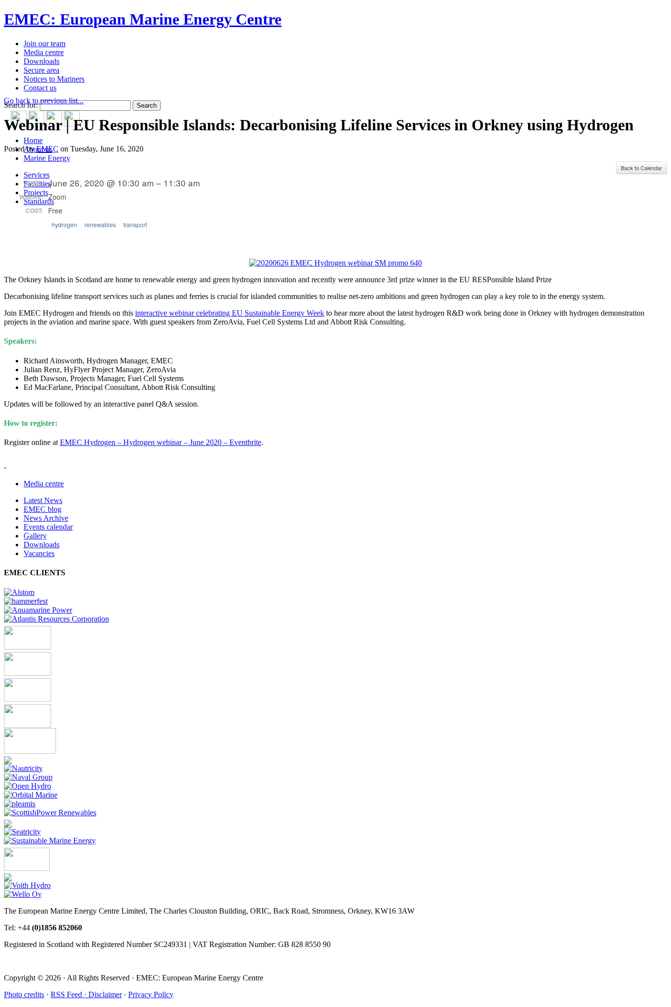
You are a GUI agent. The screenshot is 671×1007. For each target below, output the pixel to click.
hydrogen (64, 224)
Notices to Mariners (54, 79)
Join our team (44, 43)
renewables (100, 224)
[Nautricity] (23, 768)
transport (135, 224)
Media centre (44, 52)
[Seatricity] (22, 832)
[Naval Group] (28, 777)
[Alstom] (19, 592)
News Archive (46, 518)
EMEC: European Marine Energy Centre (142, 19)
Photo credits (24, 994)
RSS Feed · (69, 994)
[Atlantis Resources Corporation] (56, 619)
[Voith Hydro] (27, 885)
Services (37, 175)
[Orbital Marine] (30, 795)
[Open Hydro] (27, 786)
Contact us (40, 88)
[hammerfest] (26, 601)
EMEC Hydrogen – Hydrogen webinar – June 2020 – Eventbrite (160, 442)
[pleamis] (19, 804)
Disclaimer (105, 994)
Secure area (41, 70)
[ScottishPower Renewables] (50, 812)
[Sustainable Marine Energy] (50, 840)
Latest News (43, 500)
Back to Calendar (641, 168)
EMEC (47, 149)
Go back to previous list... (44, 100)
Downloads (41, 61)
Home (33, 140)
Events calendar (48, 527)
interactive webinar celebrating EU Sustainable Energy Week (229, 313)
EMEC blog (42, 509)
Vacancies (39, 553)
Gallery (35, 536)
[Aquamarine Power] (38, 610)
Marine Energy (47, 158)
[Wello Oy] (23, 894)
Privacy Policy (150, 994)
